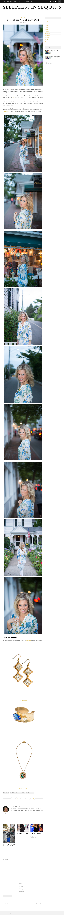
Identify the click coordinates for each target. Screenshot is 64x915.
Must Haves (22, 1)
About (27, 1)
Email (4, 876)
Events (46, 23)
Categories (9, 1)
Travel (27, 792)
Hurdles (46, 62)
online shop (28, 640)
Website (4, 879)
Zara (13, 97)
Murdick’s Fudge (6, 112)
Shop (32, 1)
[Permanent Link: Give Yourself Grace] (47, 59)
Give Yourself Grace (55, 56)
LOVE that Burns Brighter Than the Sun (56, 51)
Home (4, 1)
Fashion (16, 1)
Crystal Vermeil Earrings (23, 700)
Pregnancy (47, 37)
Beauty (46, 21)
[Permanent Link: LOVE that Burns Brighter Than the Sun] (47, 53)
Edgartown (6, 792)
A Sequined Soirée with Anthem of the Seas (36, 835)
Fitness (46, 27)
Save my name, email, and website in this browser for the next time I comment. (21, 888)
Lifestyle (47, 31)
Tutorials (47, 41)
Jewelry (46, 29)
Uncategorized (48, 43)
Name (4, 873)
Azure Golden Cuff (23, 728)
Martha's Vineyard (14, 792)
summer (22, 792)
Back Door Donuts (6, 111)
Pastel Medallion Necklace (23, 788)
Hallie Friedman (15, 806)
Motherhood (47, 33)
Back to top (58, 913)
